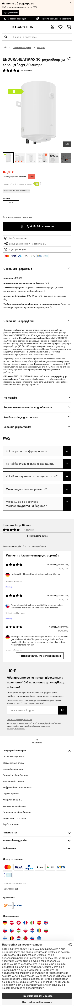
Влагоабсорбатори (13, 769)
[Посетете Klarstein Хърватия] (32, 930)
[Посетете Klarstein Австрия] (12, 923)
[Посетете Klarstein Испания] (39, 923)
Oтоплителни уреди (22, 47)
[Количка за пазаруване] (69, 27)
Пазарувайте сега (10, 12)
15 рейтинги (26, 70)
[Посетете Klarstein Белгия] (12, 938)
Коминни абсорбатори (14, 781)
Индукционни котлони (14, 818)
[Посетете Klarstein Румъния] (39, 930)
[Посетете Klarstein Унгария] (19, 930)
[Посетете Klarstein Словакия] (5, 930)
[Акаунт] (52, 26)
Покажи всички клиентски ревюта (41, 655)
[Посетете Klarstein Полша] (25, 930)
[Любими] (60, 27)
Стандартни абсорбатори (17, 812)
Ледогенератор (11, 793)
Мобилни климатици (13, 763)
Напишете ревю (38, 535)
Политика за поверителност (19, 720)
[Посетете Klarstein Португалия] (25, 938)
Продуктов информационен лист (17, 184)
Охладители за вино (13, 756)
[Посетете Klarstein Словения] (32, 938)
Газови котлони (11, 824)
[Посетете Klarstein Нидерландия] (19, 938)
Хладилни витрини (12, 799)
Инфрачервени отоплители (17, 787)
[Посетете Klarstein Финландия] (5, 938)
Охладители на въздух (14, 806)
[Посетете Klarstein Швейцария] (19, 923)
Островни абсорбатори (15, 775)
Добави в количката (40, 226)
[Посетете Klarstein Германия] (5, 923)
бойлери (41, 47)
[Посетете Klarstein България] (46, 930)
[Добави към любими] (69, 58)
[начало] (8, 47)
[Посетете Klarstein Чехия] (12, 930)
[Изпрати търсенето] (5, 37)
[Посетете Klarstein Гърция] (39, 938)
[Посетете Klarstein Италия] (32, 923)
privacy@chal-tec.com (16, 729)
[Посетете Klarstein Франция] (25, 923)
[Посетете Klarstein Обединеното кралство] (46, 923)
